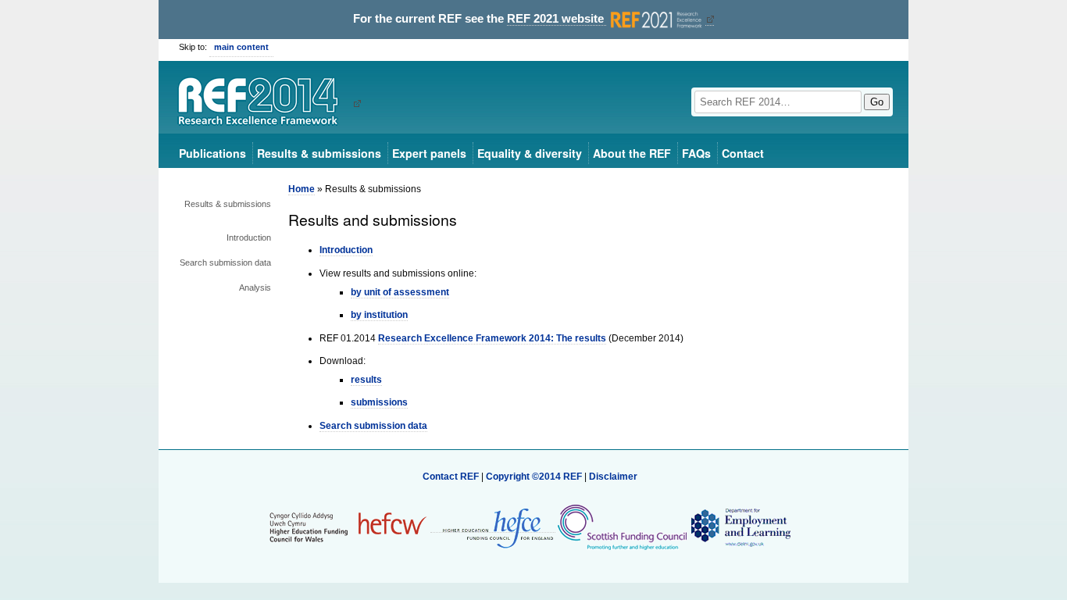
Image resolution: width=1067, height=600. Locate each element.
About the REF (632, 153)
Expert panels (429, 153)
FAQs (696, 153)
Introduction (249, 237)
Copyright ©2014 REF (535, 476)
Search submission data (225, 262)
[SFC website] (621, 526)
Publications (212, 153)
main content (241, 47)
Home (301, 189)
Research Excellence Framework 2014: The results (492, 338)
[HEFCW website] (348, 526)
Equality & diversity (529, 153)
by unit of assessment (400, 292)
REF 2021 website (557, 18)
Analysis (255, 287)
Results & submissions (319, 153)
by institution (379, 314)
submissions (379, 402)
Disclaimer (613, 476)
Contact (743, 153)
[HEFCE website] (492, 527)
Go (876, 102)
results (366, 379)
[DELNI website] (740, 526)
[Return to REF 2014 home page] (263, 103)
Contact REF (451, 476)
